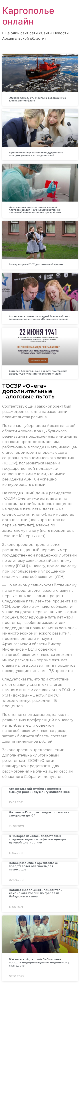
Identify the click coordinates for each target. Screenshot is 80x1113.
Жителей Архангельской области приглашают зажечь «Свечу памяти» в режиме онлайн (38, 372)
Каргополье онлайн (28, 16)
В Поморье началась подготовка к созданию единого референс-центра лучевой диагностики (37, 839)
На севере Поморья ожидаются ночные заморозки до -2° (39, 814)
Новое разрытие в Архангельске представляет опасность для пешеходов (33, 866)
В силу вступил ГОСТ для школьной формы (36, 264)
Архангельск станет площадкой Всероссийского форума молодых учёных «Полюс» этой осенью (39, 318)
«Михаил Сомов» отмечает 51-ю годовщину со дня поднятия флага (37, 99)
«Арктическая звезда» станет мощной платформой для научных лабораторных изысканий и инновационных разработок (35, 210)
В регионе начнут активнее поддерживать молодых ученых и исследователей (36, 154)
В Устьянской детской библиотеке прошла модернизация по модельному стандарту (39, 962)
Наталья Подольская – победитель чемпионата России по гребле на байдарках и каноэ (35, 893)
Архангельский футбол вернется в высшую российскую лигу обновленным (39, 790)
